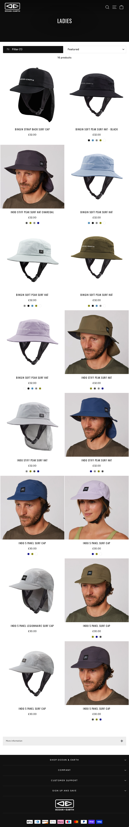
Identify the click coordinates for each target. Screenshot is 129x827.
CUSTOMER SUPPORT (64, 780)
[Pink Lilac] (104, 140)
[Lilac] (36, 554)
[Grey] (96, 140)
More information (14, 741)
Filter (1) (16, 49)
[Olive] (100, 140)
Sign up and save (64, 791)
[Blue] (93, 140)
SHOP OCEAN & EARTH (64, 760)
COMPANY (64, 770)
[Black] (89, 140)
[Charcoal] (26, 223)
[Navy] (38, 223)
